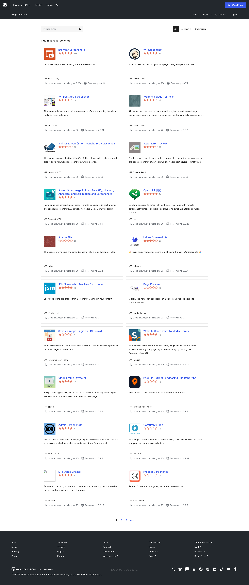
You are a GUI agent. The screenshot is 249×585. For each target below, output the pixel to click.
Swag (153, 556)
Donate (153, 551)
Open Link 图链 (152, 190)
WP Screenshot (152, 49)
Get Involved (155, 542)
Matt (198, 547)
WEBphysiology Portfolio (158, 96)
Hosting (15, 551)
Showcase (62, 542)
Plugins (60, 551)
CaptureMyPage (153, 424)
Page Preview (151, 284)
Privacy (15, 556)
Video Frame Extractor (72, 377)
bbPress (200, 551)
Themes (61, 547)
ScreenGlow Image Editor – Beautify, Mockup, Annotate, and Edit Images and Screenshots (86, 192)
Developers (108, 551)
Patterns (61, 556)
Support (107, 547)
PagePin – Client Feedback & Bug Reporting (169, 377)
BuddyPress (202, 556)
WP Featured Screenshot (73, 96)
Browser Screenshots (71, 49)
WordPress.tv (110, 556)
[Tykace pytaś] (80, 29)
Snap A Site (65, 237)
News (14, 547)
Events (152, 547)
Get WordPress (235, 5)
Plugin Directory (19, 14)
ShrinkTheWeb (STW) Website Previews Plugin (87, 143)
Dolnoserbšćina (46, 569)
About (14, 542)
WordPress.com (203, 542)
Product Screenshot (155, 471)
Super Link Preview (155, 143)
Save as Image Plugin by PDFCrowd (80, 331)
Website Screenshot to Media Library (166, 331)
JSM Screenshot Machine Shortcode (80, 284)
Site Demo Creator (69, 471)
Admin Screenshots (70, 424)
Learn (105, 542)
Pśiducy (130, 520)
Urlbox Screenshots (155, 237)
